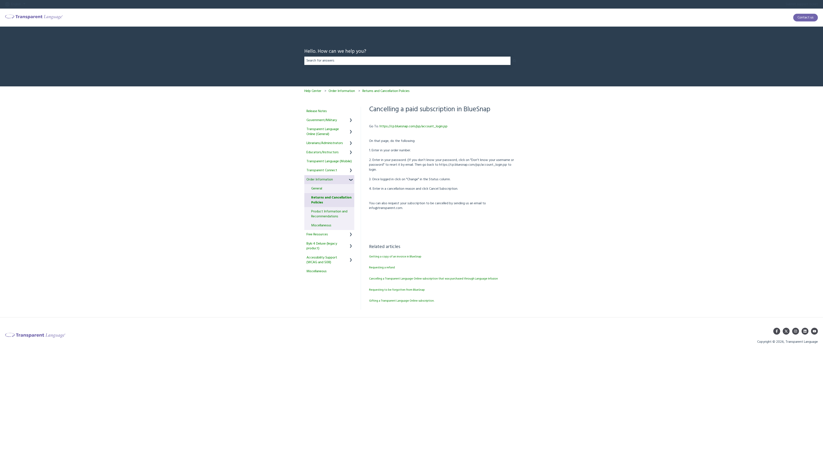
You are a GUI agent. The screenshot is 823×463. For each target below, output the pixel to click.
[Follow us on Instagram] (795, 331)
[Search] (515, 61)
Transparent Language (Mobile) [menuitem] (329, 161)
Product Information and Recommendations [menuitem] (329, 214)
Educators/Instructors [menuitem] (322, 152)
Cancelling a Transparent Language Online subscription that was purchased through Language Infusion (433, 278)
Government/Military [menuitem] (321, 120)
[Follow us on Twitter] (786, 331)
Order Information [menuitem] (319, 179)
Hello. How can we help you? (335, 52)
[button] (350, 120)
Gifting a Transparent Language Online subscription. (401, 300)
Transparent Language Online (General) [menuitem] (322, 131)
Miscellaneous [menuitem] (321, 225)
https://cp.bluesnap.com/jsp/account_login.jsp (414, 126)
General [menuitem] (316, 188)
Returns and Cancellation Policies (386, 91)
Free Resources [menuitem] (317, 234)
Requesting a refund (382, 267)
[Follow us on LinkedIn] (805, 331)
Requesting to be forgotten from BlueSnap (397, 289)
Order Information (342, 91)
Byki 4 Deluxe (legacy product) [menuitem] (321, 246)
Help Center (312, 91)
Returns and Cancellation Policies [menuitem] (331, 200)
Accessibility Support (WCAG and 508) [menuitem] (321, 260)
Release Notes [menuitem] (316, 111)
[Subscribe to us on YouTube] (814, 331)
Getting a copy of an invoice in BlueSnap (395, 256)
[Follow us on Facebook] (776, 331)
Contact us (805, 17)
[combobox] (407, 61)
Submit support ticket (802, 4)
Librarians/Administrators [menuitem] (324, 143)
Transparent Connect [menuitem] (321, 170)
